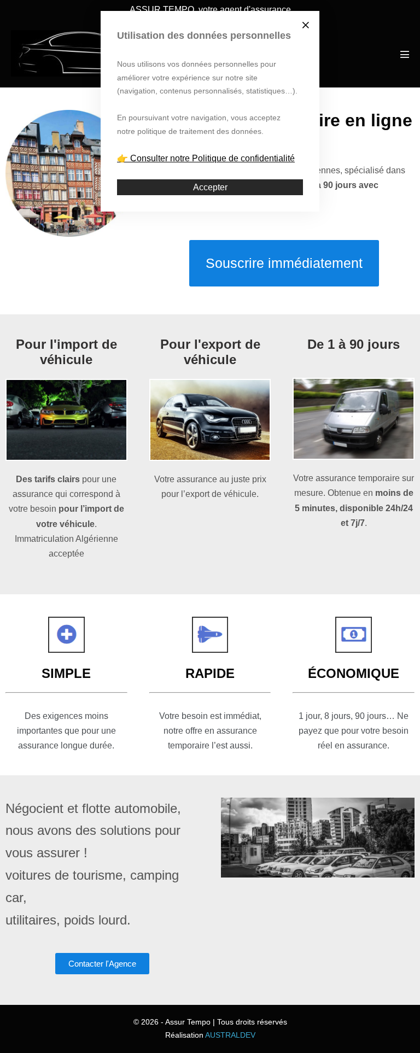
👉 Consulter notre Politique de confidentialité (206, 158)
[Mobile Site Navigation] (404, 54)
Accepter (210, 187)
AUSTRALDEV (230, 1035)
